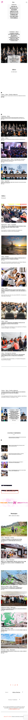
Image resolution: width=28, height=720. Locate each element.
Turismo (7, 256)
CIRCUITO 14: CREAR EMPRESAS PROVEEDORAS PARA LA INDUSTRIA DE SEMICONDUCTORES (13, 227)
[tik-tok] (15, 685)
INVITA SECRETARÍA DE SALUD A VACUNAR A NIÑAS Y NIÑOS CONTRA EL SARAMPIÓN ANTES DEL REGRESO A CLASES (13, 290)
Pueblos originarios (13, 94)
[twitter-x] (13, 685)
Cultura (12, 56)
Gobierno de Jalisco (5, 159)
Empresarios (4, 224)
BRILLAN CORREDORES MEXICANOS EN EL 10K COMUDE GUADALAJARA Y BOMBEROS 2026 (13, 562)
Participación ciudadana (19, 159)
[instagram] (17, 685)
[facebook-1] (11, 685)
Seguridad (7, 180)
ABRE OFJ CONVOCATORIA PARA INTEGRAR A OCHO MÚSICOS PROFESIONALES (14, 60)
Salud (6, 288)
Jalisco (16, 31)
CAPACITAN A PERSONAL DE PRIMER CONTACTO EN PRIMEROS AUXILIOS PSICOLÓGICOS (13, 323)
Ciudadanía (12, 31)
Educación (3, 649)
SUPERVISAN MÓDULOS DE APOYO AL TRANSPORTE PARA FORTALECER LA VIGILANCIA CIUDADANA (13, 355)
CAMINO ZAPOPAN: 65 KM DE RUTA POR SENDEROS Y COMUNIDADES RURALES (11, 540)
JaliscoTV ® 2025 (7, 716)
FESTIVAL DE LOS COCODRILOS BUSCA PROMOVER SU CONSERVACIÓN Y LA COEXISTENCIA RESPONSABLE (11, 588)
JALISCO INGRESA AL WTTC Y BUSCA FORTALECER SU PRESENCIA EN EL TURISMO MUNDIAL (13, 259)
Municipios (7, 537)
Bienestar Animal (5, 586)
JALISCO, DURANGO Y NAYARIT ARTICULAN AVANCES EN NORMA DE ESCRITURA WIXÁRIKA (14, 12)
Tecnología (13, 224)
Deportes (3, 559)
